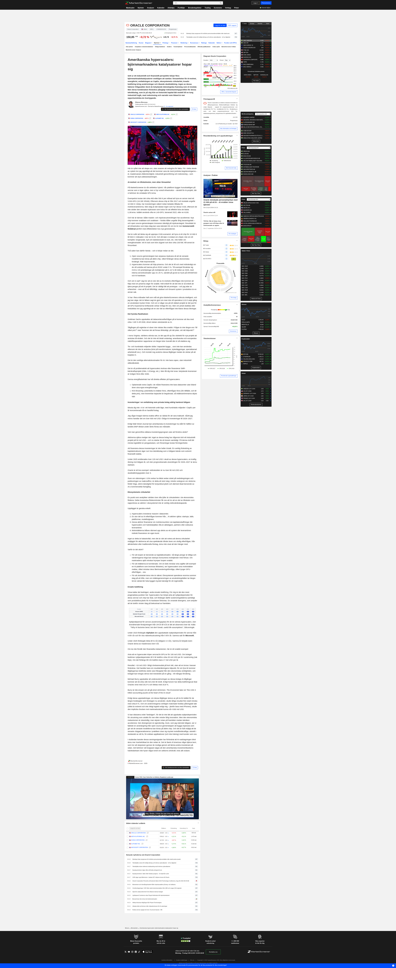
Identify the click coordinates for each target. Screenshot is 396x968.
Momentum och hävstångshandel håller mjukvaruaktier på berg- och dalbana (154, 884)
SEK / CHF (245, 285)
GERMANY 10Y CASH (249, 393)
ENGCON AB (247, 156)
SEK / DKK (245, 273)
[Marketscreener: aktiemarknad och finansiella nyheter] (139, 3)
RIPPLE (245, 364)
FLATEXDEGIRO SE (249, 122)
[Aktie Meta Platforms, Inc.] (176, 114)
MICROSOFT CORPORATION (139, 847)
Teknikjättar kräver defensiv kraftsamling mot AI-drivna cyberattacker (151, 866)
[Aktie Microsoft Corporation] (153, 122)
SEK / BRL (245, 295)
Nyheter (141, 8)
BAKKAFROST (247, 226)
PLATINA (244, 329)
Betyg (205, 241)
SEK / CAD (245, 287)
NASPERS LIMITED (248, 117)
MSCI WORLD (247, 67)
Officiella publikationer (204, 46)
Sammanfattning (131, 43)
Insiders (169, 46)
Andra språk (216, 46)
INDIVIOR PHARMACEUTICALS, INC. (253, 135)
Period (221, 60)
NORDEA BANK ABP (249, 124)
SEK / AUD (245, 292)
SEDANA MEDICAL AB (249, 171)
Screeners (218, 8)
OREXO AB (246, 151)
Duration (205, 60)
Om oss (192, 960)
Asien (267, 23)
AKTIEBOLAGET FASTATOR (251, 167)
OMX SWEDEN (247, 40)
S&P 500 (245, 52)
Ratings (204, 43)
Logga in (255, 3)
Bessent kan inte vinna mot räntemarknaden (144, 899)
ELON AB (246, 153)
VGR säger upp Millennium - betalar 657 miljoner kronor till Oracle (150, 877)
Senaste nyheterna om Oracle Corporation (143, 855)
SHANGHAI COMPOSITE (250, 59)
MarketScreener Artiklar (229, 46)
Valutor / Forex (246, 251)
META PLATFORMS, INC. (138, 836)
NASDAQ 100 (247, 57)
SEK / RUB (245, 290)
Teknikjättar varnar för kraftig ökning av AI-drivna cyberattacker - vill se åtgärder (208, 37)
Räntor (244, 373)
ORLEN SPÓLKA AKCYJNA (251, 203)
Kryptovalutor (246, 339)
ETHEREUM (246, 356)
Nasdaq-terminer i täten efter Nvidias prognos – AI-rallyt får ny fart (150, 873)
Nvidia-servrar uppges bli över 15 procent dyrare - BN (147, 910)
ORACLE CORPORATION (138, 833)
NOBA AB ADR (247, 131)
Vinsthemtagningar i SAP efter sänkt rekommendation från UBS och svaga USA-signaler (157, 888)
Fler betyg (233, 297)
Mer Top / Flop (256, 193)
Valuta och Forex (256, 298)
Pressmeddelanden (190, 46)
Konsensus (194, 43)
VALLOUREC (247, 212)
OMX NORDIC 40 (248, 45)
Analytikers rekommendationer (144, 46)
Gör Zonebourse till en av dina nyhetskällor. (176, 109)
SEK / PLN (245, 278)
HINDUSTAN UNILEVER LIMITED (252, 138)
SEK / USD (245, 268)
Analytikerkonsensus (212, 305)
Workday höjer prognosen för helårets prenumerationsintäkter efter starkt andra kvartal (208, 33)
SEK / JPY (244, 283)
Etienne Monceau (141, 102)
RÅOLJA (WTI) (246, 322)
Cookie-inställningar (181, 960)
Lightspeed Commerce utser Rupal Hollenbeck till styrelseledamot (150, 895)
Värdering (184, 43)
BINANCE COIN (247, 361)
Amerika (260, 23)
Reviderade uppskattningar (228, 375)
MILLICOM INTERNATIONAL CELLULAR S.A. (253, 127)
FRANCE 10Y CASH (249, 398)
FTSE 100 (246, 50)
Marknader (130, 8)
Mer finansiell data (231, 168)
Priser (236, 8)
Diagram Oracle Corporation (214, 56)
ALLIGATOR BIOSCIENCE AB (251, 158)
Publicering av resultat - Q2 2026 (228, 123)
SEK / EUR (245, 266)
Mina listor (256, 141)
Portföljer (181, 8)
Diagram (148, 43)
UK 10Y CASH (247, 400)
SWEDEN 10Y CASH (249, 388)
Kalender (160, 8)
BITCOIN (245, 354)
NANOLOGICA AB (248, 174)
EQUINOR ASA (247, 210)
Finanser (174, 43)
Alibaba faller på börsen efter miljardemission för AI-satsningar (149, 906)
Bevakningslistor (194, 8)
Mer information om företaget (228, 128)
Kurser (141, 43)
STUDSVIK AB (247, 164)
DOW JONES (247, 55)
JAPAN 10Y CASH (248, 396)
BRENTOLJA (245, 324)
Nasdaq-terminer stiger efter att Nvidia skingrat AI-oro (147, 870)
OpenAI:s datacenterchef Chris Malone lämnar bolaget (147, 891)
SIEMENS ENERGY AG (249, 218)
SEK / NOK (245, 271)
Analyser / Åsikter (210, 175)
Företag (165, 43)
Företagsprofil (209, 99)
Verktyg (228, 8)
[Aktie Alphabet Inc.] (171, 118)
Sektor (219, 43)
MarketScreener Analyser (133, 50)
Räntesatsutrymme (256, 404)
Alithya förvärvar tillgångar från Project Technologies (147, 902)
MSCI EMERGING (248, 64)
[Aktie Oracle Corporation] (151, 114)
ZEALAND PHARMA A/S (250, 221)
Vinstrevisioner (209, 338)
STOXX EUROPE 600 (249, 47)
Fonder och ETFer (230, 43)
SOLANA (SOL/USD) (249, 359)
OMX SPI (245, 43)
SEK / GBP (245, 275)
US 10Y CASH (247, 391)
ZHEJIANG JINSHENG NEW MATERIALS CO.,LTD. (253, 120)
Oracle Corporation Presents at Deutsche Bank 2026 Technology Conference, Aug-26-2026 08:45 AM (160, 881)
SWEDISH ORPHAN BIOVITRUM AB (253, 216)
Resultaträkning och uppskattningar (218, 136)
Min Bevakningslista (247, 114)
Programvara (233, 120)
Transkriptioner (177, 46)
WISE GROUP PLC (248, 133)
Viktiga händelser (160, 46)
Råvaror (244, 304)
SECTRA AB (246, 205)
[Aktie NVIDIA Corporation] (150, 118)
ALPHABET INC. (135, 844)
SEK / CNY (245, 280)
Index (245, 23)
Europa (252, 23)
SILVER (244, 327)
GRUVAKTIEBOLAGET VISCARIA (252, 161)
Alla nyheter (129, 46)
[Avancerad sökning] (220, 3)
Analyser (150, 8)
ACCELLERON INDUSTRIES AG (252, 223)
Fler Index (256, 80)
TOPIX (245, 62)
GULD (243, 319)
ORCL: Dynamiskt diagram (228, 92)
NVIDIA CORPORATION (138, 840)
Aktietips (171, 8)
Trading (208, 8)
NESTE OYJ (246, 207)
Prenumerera (266, 3)
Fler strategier (232, 233)
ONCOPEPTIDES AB (249, 169)
